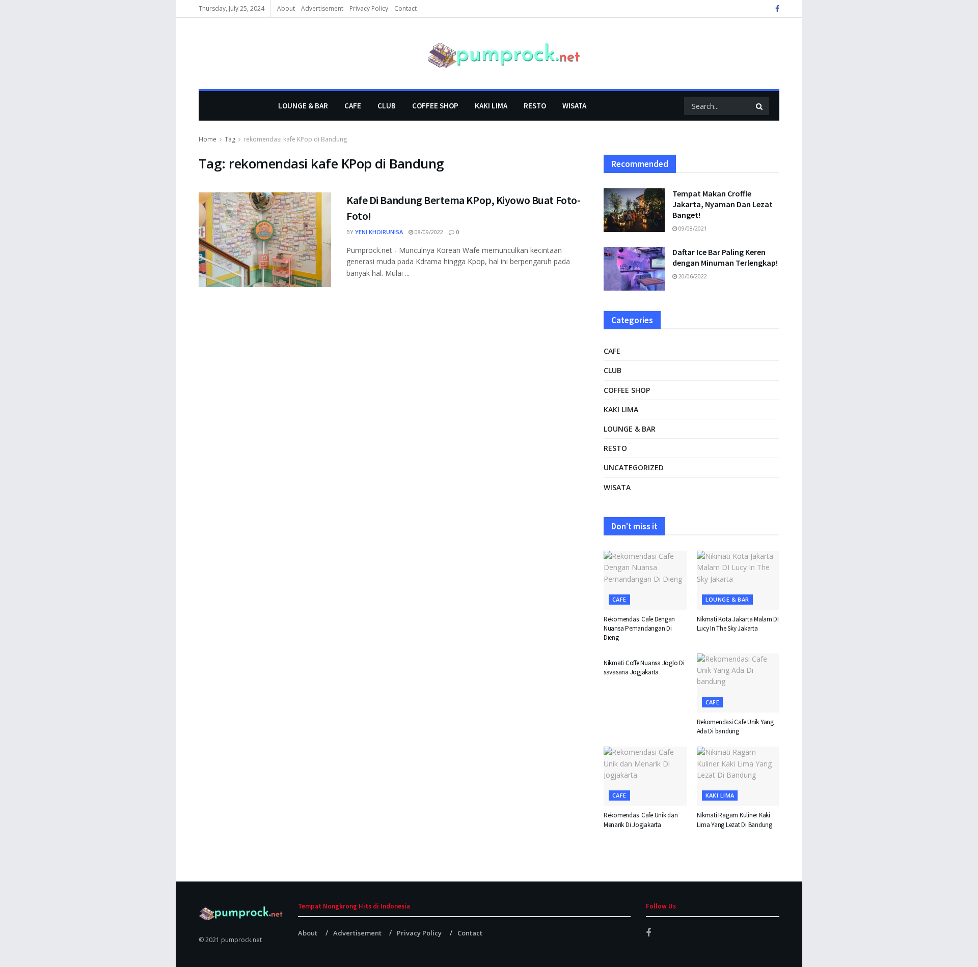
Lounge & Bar (303, 105)
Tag (230, 139)
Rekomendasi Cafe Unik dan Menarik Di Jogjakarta (641, 820)
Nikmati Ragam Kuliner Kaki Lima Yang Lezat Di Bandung (734, 820)
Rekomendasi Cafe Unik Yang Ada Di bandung (735, 726)
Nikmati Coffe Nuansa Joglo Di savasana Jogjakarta (644, 667)
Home (207, 139)
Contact (405, 8)
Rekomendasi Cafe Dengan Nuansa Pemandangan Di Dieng (639, 628)
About (286, 8)
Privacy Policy (368, 8)
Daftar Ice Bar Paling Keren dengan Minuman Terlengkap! (725, 257)
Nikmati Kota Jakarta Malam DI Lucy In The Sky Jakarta (738, 624)
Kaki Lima (491, 105)
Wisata (574, 105)
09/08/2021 (692, 228)
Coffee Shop (435, 105)
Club (386, 105)
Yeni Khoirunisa (379, 232)
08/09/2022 (428, 232)
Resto (535, 105)
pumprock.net (241, 939)
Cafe (352, 105)
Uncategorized (634, 467)
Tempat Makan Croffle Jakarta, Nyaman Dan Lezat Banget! (722, 204)
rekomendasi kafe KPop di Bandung (295, 139)
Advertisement (322, 8)
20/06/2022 (692, 276)
